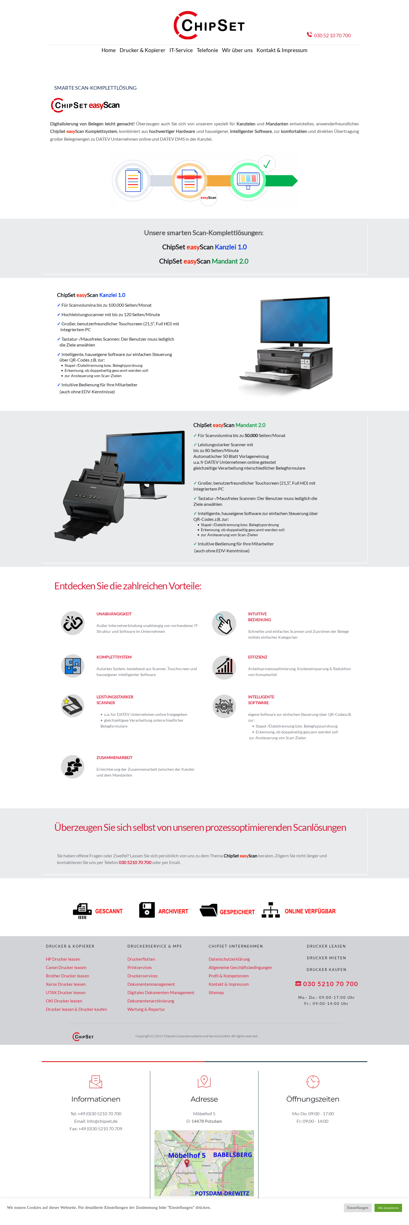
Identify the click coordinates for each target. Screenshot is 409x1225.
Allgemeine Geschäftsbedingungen (240, 967)
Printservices (139, 967)
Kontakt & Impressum (229, 984)
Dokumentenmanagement (151, 984)
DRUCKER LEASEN (326, 946)
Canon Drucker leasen (66, 967)
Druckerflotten (141, 959)
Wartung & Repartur (146, 1009)
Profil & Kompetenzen (229, 975)
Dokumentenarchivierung (151, 1000)
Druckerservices (142, 975)
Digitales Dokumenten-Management (160, 992)
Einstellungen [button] (357, 1208)
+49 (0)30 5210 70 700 (99, 1113)
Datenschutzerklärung (229, 959)
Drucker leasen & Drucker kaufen (77, 1009)
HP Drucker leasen (63, 959)
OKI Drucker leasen (64, 1000)
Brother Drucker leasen (68, 975)
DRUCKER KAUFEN (327, 969)
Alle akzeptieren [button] (388, 1208)
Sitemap (216, 992)
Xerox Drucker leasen (66, 984)
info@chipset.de (102, 1121)
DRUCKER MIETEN (326, 958)
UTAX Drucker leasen (65, 992)
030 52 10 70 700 (277, 35)
